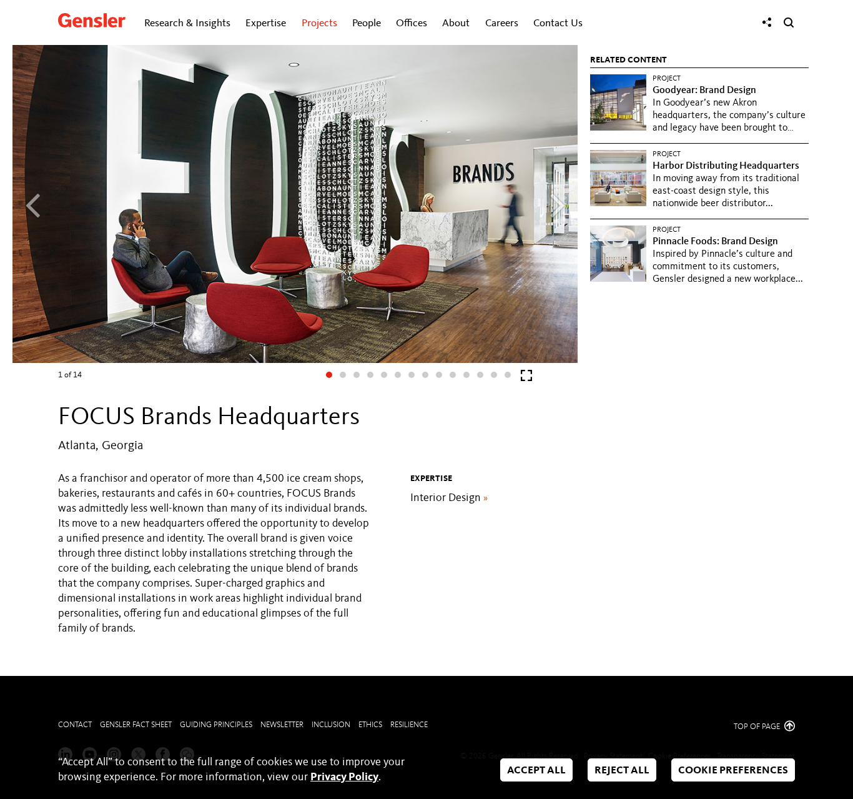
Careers (501, 23)
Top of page (758, 727)
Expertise (265, 23)
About (456, 23)
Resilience (409, 725)
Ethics (370, 725)
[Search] (789, 22)
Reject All (621, 770)
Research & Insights (187, 23)
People (366, 23)
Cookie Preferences (733, 770)
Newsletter (281, 725)
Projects (319, 23)
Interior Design (449, 498)
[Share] (766, 22)
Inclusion (331, 725)
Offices (411, 23)
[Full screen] (526, 378)
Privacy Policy (344, 777)
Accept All (536, 770)
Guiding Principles (216, 725)
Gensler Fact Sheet (136, 725)
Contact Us (558, 23)
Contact (75, 725)
